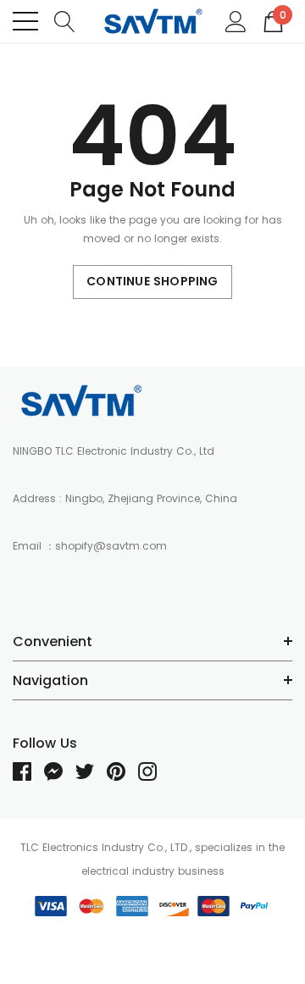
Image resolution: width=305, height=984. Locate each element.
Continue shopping (152, 281)
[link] (80, 400)
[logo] (152, 21)
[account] (236, 20)
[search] (64, 20)
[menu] (25, 21)
